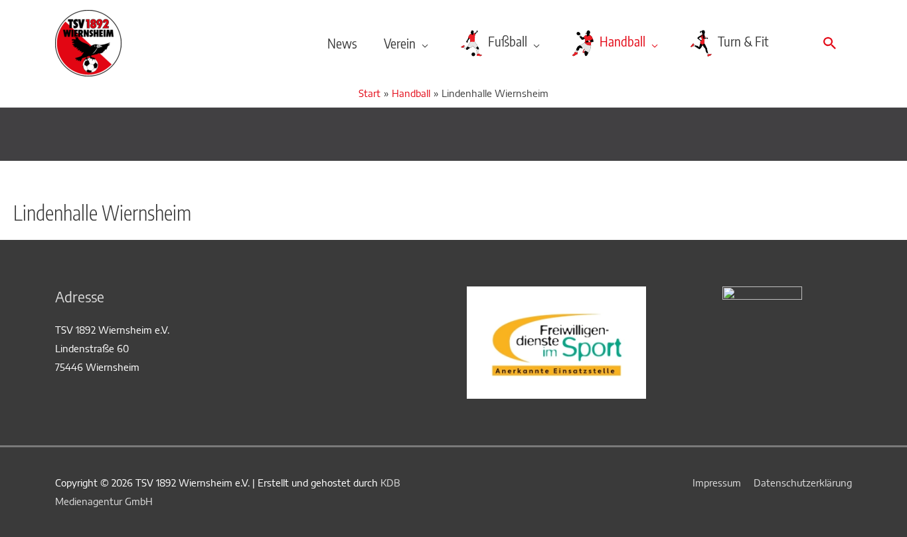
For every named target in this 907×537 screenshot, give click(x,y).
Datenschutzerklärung (803, 482)
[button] (830, 43)
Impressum (717, 482)
